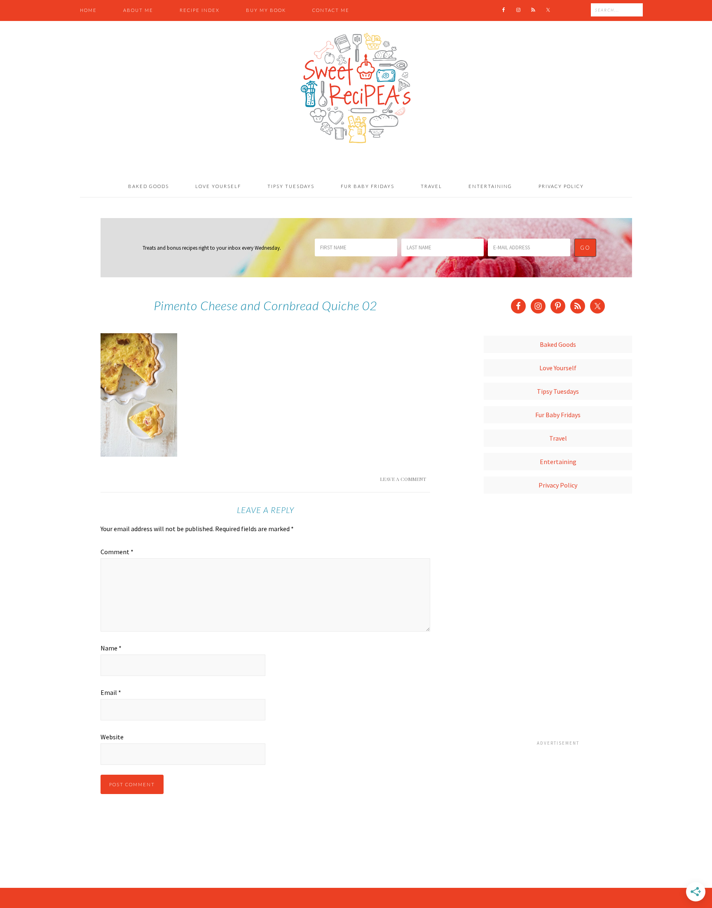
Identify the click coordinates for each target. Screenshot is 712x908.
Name (111, 648)
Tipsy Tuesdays (558, 391)
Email (111, 692)
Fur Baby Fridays (558, 415)
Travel (558, 438)
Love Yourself (557, 368)
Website (112, 737)
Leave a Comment (403, 479)
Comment (117, 552)
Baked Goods (558, 344)
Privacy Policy (558, 485)
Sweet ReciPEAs (356, 88)
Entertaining (558, 461)
